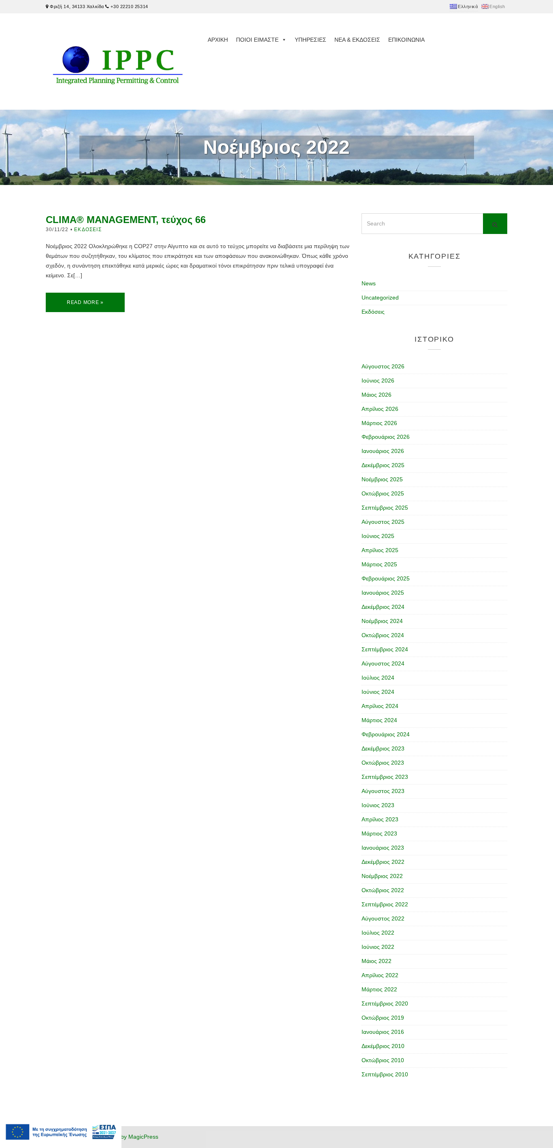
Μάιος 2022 (376, 961)
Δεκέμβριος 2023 (383, 748)
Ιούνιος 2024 (378, 692)
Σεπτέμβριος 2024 (385, 649)
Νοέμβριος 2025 (382, 479)
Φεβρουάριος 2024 (386, 734)
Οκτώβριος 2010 (383, 1060)
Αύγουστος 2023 (383, 791)
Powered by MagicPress (127, 1136)
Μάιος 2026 (376, 394)
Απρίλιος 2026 (380, 409)
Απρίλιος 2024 (380, 706)
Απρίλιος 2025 (380, 550)
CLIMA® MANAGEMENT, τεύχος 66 (126, 219)
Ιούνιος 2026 (378, 380)
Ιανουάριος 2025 (383, 592)
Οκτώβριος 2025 (383, 493)
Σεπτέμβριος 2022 (385, 904)
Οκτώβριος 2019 (383, 1017)
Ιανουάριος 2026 (383, 451)
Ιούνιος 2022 (378, 947)
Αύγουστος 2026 (383, 366)
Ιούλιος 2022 (378, 932)
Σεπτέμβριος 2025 (385, 507)
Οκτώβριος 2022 (383, 890)
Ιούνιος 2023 (378, 805)
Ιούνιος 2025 (378, 536)
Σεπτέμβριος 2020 (385, 1003)
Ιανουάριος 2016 (383, 1032)
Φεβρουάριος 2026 (386, 437)
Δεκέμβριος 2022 (383, 862)
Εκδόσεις (88, 229)
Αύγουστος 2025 (383, 522)
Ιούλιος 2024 (378, 677)
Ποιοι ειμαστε (257, 39)
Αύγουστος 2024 (383, 663)
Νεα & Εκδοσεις (357, 39)
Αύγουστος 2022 (383, 918)
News (369, 283)
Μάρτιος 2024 (379, 720)
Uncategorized (380, 297)
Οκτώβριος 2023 (383, 762)
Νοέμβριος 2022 (382, 876)
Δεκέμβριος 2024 (383, 607)
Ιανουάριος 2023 (383, 847)
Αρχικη (218, 39)
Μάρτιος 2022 (379, 989)
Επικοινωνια (406, 39)
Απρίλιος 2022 (380, 975)
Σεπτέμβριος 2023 (385, 777)
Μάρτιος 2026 (379, 423)
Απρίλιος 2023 (380, 819)
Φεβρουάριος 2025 (386, 578)
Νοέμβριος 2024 (382, 621)
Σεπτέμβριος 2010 (385, 1074)
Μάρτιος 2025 (379, 564)
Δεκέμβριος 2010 (383, 1046)
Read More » (85, 302)
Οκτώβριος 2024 (383, 635)
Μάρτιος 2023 (379, 833)
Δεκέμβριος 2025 (383, 465)
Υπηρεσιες (310, 39)
